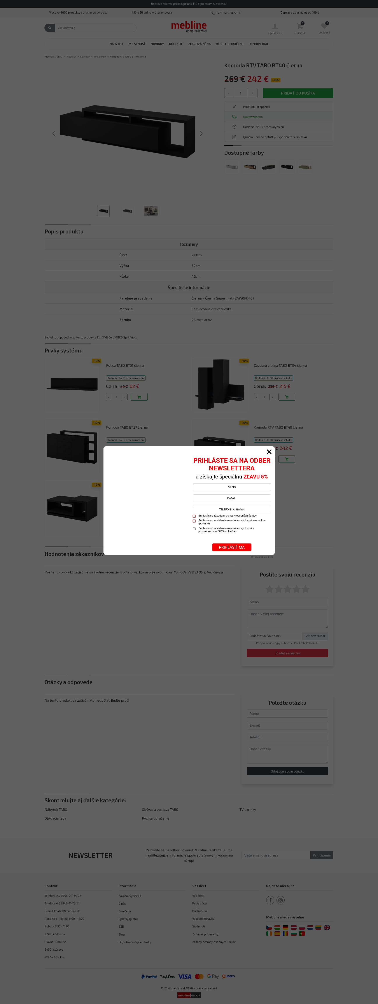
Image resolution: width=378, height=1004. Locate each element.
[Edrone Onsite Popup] (189, 502)
